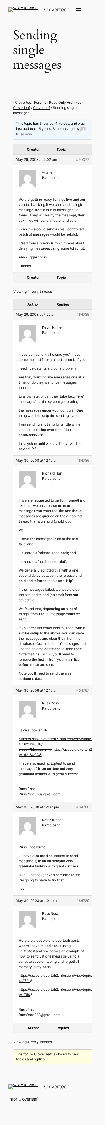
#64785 (82, 314)
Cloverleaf (21, 107)
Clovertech (56, 10)
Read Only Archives (65, 102)
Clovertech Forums (30, 102)
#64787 (82, 690)
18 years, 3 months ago (56, 128)
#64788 (82, 807)
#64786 (82, 460)
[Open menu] (78, 9)
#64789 (82, 900)
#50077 (82, 159)
